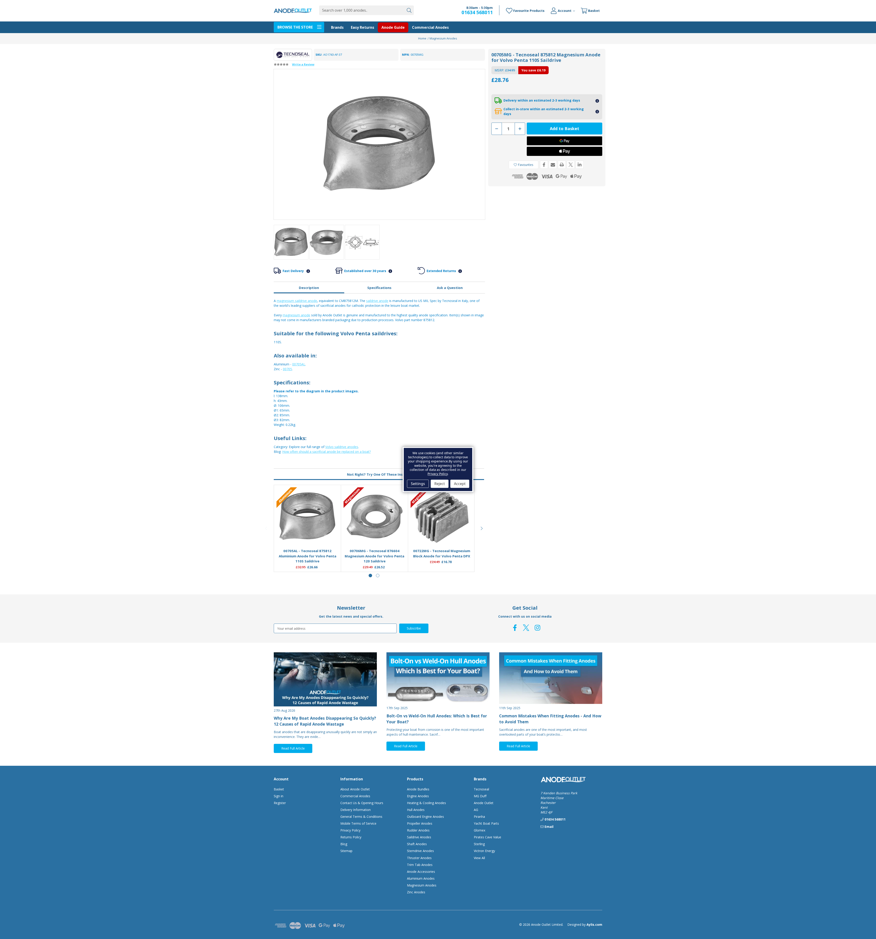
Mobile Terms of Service (358, 823)
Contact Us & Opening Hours (361, 803)
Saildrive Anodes (419, 837)
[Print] (562, 165)
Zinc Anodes (416, 892)
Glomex (479, 830)
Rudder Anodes (418, 830)
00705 (287, 369)
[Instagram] (537, 627)
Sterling (479, 844)
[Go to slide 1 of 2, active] (370, 575)
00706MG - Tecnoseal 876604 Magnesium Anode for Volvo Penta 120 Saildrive (374, 555)
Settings (418, 483)
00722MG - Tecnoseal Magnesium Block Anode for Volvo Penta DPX (441, 553)
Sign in (278, 796)
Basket (279, 789)
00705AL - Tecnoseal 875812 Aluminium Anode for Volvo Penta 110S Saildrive (307, 555)
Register (280, 803)
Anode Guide (393, 27)
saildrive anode (377, 301)
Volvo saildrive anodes (341, 447)
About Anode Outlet (355, 789)
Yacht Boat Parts (486, 823)
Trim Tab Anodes (420, 865)
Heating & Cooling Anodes (426, 803)
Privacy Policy (350, 830)
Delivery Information (355, 810)
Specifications (379, 287)
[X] (571, 165)
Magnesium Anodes (421, 885)
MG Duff (480, 796)
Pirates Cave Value (487, 837)
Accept (460, 483)
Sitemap (346, 851)
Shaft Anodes (417, 844)
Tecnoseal (481, 789)
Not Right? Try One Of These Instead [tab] (379, 474)
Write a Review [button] (303, 64)
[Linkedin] (580, 165)
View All (479, 858)
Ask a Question (450, 287)
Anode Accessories (421, 871)
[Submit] (409, 10)
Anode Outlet (483, 803)
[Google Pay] (564, 140)
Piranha (479, 816)
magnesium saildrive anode (297, 301)
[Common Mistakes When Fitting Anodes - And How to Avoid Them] (550, 678)
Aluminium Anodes (421, 878)
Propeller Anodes (419, 823)
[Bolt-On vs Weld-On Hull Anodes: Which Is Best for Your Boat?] (438, 678)
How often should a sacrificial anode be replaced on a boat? (326, 451)
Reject (439, 483)
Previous (266, 528)
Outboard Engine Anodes (425, 816)
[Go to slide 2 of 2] (377, 575)
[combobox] (361, 10)
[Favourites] (307, 534)
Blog (343, 844)
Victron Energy (484, 851)
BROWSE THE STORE (295, 27)
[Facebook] (544, 165)
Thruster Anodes (419, 858)
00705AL (298, 364)
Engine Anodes (418, 796)
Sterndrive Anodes (420, 851)
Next (481, 528)
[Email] (553, 165)
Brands (337, 27)
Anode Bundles (418, 789)
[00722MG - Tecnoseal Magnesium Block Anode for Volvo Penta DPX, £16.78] (441, 516)
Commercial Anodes (430, 27)
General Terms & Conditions (361, 816)
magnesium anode (296, 315)
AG (476, 810)
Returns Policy (350, 837)
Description (309, 287)
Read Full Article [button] (293, 748)
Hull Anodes (416, 810)
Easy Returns (362, 27)
